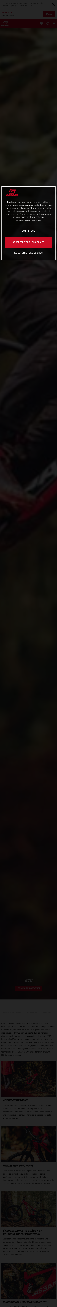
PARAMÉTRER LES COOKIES (28, 253)
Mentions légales (36, 220)
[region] (28, 223)
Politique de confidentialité (23, 220)
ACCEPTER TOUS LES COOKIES (28, 242)
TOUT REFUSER (28, 231)
